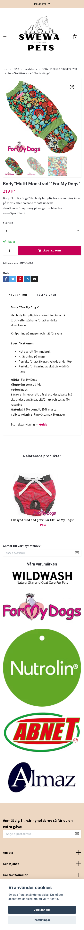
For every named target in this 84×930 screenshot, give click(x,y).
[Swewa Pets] (50, 42)
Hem (5, 85)
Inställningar (42, 919)
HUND (16, 85)
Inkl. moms (40, 3)
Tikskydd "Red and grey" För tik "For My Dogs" (42, 536)
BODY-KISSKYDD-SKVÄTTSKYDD (59, 85)
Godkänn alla (42, 909)
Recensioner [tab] (46, 311)
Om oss (8, 869)
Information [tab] (17, 311)
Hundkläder (30, 85)
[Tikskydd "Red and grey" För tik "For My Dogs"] (42, 510)
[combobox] (42, 247)
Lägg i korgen (52, 267)
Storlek (8, 239)
